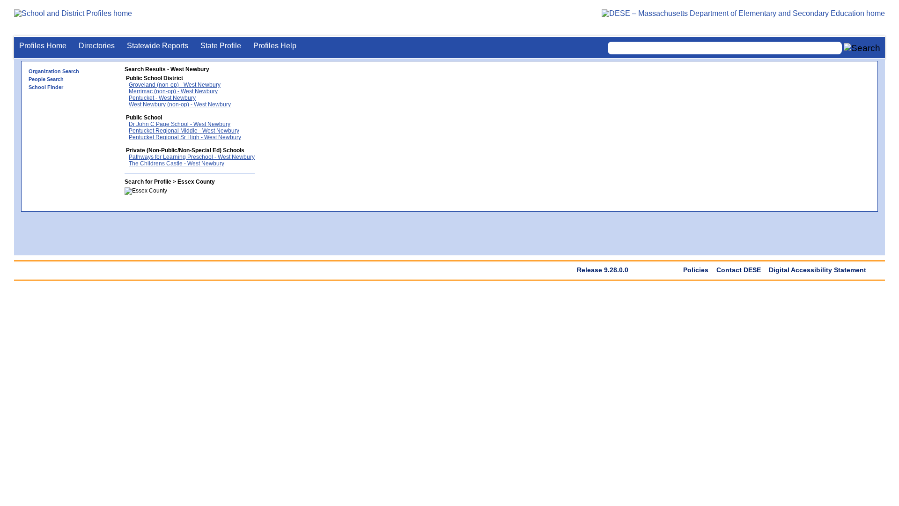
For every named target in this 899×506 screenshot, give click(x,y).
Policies (695, 270)
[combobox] (725, 48)
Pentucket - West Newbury (162, 98)
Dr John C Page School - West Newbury (179, 124)
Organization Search (54, 71)
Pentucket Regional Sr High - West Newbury (185, 137)
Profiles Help (274, 46)
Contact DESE (738, 270)
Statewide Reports (157, 46)
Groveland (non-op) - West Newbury (175, 85)
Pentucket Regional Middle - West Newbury (184, 130)
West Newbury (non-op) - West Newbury (180, 104)
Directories (97, 46)
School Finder (46, 87)
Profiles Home (42, 46)
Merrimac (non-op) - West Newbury (173, 91)
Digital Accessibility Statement (817, 270)
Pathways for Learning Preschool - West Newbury (192, 157)
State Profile (220, 46)
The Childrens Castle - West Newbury (176, 163)
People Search (46, 79)
